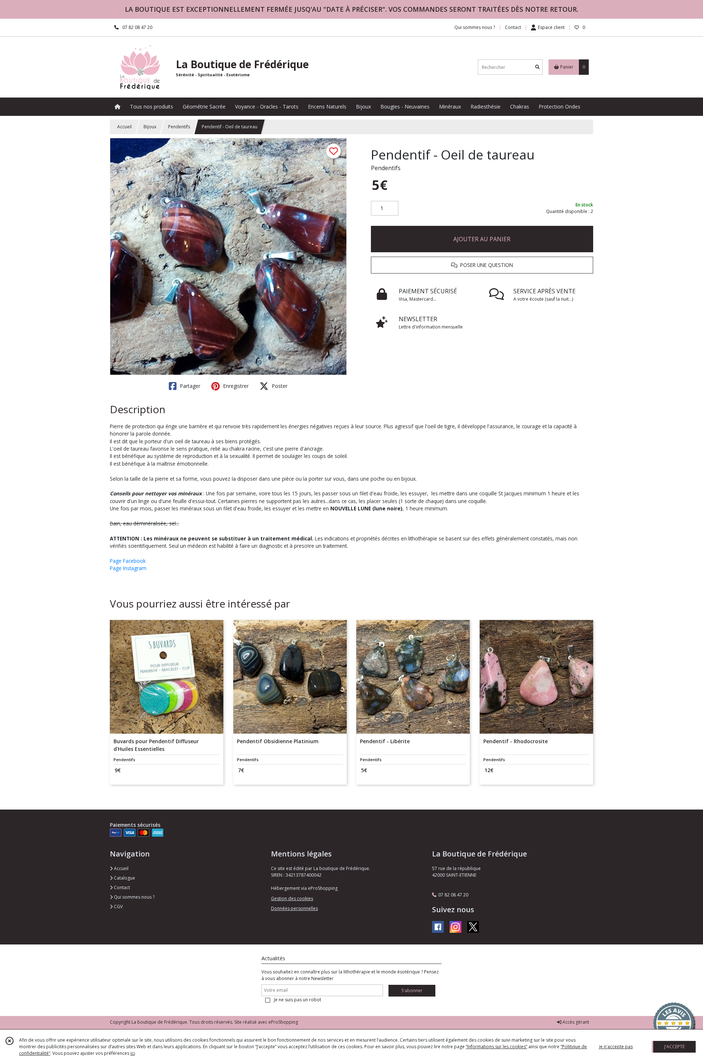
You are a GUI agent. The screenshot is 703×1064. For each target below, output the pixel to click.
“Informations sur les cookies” (496, 1046)
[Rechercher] (537, 67)
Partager (189, 385)
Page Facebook (128, 560)
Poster (278, 385)
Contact (513, 27)
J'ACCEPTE (674, 1046)
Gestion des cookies (292, 898)
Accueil (124, 127)
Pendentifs (179, 127)
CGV (118, 906)
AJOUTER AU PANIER (481, 239)
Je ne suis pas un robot (297, 1000)
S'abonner (412, 990)
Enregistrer (235, 385)
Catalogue (124, 878)
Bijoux (150, 127)
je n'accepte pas (616, 1046)
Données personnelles (294, 908)
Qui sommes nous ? (134, 897)
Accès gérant (575, 1022)
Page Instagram (128, 568)
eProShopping (283, 1022)
